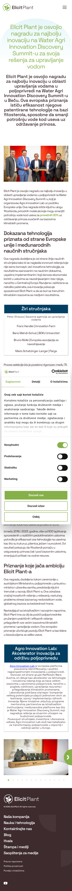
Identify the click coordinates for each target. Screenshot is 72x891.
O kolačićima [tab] (59, 381)
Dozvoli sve (36, 495)
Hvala (8, 840)
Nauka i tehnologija (19, 822)
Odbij (36, 516)
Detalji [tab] (36, 381)
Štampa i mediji (16, 846)
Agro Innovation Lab (22, 666)
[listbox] (36, 760)
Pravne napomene (13, 861)
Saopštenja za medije (21, 853)
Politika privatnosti (13, 866)
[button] (8, 780)
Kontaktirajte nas (18, 828)
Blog (7, 834)
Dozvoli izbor (36, 505)
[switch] (62, 456)
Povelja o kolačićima (14, 870)
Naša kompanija (16, 816)
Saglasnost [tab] (13, 381)
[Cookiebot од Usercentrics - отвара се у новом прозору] (52, 371)
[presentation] (68, 757)
